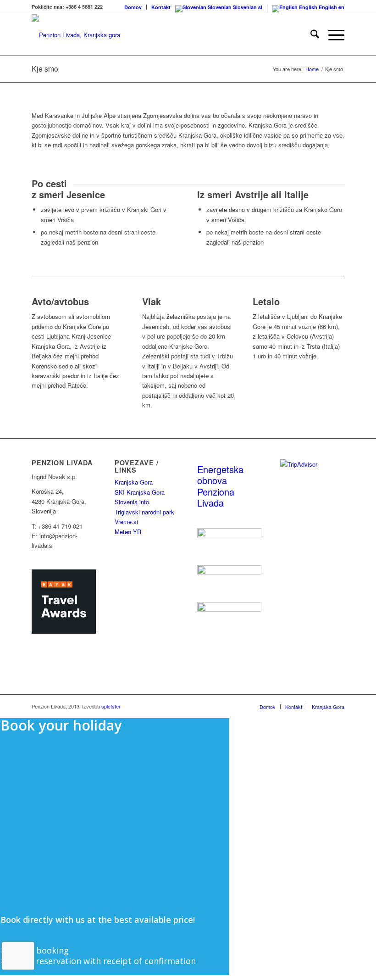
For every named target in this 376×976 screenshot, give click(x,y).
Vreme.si (126, 521)
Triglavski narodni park (144, 512)
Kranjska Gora (134, 482)
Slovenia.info (132, 501)
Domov (133, 7)
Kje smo (45, 68)
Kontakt (161, 7)
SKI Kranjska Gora (140, 492)
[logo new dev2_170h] (76, 35)
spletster (111, 706)
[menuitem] (133, 7)
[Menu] (331, 35)
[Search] (310, 35)
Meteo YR (128, 531)
